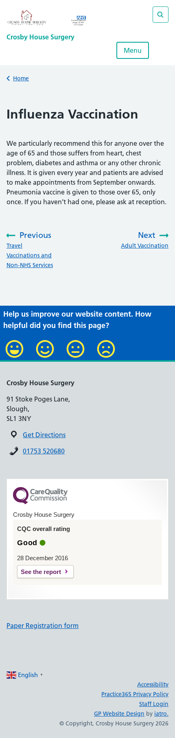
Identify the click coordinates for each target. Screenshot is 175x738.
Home (21, 78)
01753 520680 (44, 451)
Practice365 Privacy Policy (134, 694)
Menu (133, 50)
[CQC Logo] (40, 502)
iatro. (161, 713)
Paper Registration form (43, 625)
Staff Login (153, 704)
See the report (41, 571)
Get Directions (44, 435)
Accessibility (152, 684)
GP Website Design (119, 713)
